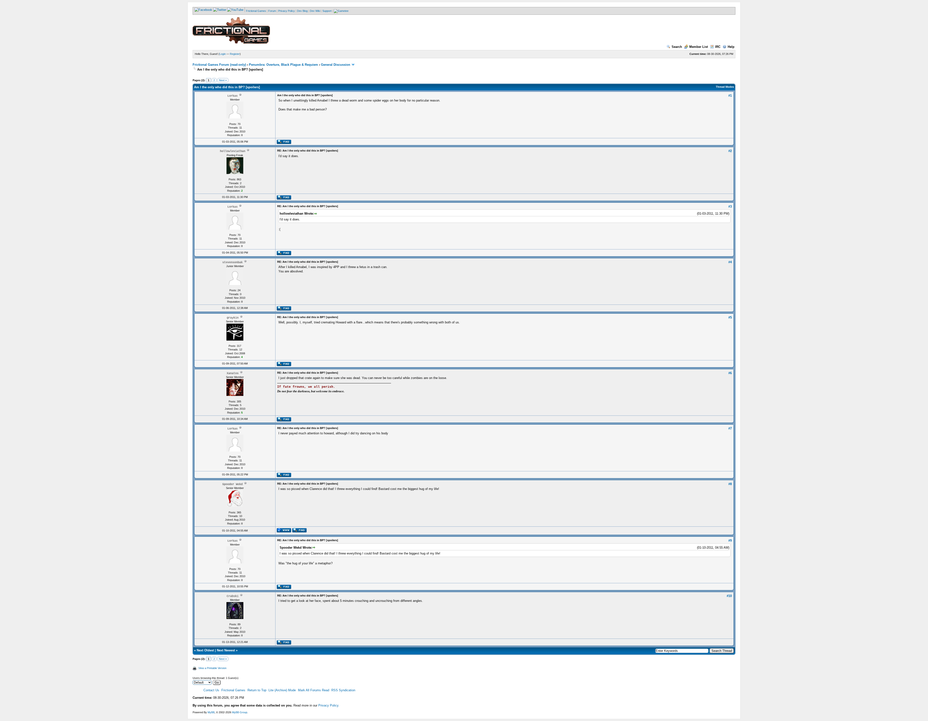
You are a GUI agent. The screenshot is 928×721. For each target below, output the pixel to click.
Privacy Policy (286, 10)
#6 (730, 373)
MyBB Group (239, 712)
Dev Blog (302, 10)
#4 (730, 262)
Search (677, 47)
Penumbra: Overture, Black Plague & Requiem (283, 64)
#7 (730, 428)
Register (235, 53)
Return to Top (256, 690)
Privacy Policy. (328, 705)
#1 (730, 95)
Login (222, 53)
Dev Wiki (315, 10)
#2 (730, 151)
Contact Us (211, 690)
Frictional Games (256, 10)
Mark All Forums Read (313, 690)
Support (327, 10)
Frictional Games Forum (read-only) (219, 64)
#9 (730, 540)
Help (731, 47)
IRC (717, 47)
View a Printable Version (212, 668)
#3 (730, 206)
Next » (223, 80)
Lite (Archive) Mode (282, 690)
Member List (698, 47)
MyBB (211, 712)
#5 (730, 317)
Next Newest (226, 650)
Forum (272, 10)
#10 (729, 596)
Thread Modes (725, 86)
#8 (730, 484)
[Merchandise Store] (341, 10)
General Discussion (335, 64)
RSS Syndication (343, 690)
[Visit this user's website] (283, 531)
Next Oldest (205, 650)
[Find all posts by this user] (283, 143)
